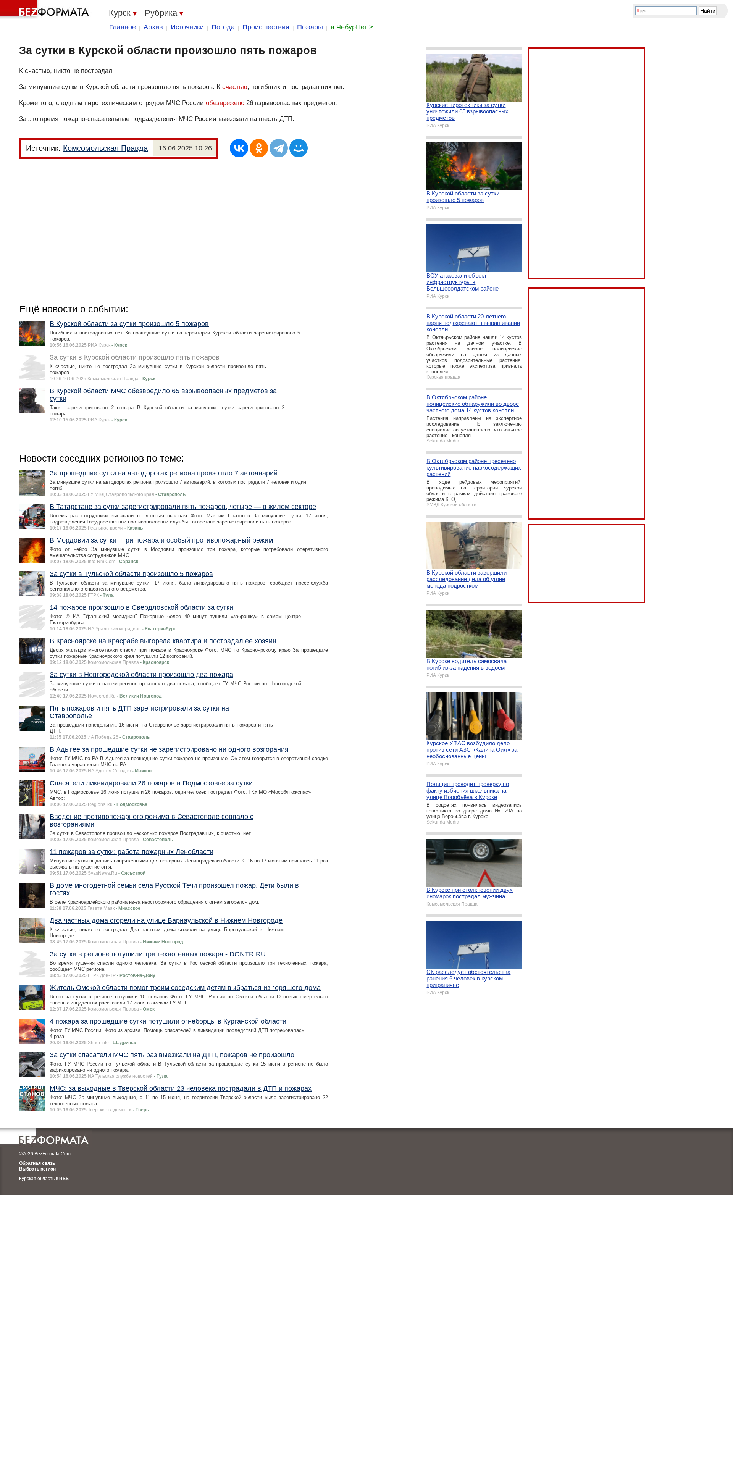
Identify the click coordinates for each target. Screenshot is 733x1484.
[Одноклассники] (259, 148)
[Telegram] (279, 148)
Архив (153, 27)
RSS (64, 1178)
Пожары (310, 27)
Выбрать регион (37, 1169)
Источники (187, 27)
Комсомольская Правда (105, 148)
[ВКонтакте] (239, 148)
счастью (234, 86)
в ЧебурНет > (352, 27)
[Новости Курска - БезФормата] (46, 9)
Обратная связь (37, 1163)
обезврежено (225, 103)
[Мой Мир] (298, 148)
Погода (223, 27)
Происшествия (265, 27)
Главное (122, 27)
